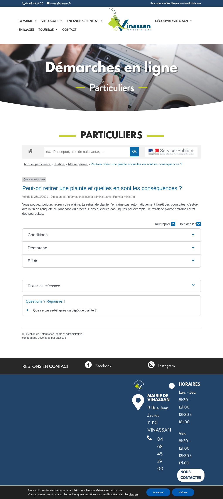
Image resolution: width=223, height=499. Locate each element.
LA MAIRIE (26, 21)
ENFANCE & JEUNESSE (82, 21)
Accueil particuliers (37, 164)
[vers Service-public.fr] (171, 152)
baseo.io (61, 337)
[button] (111, 235)
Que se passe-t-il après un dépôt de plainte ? (64, 310)
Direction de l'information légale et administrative (53, 334)
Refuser (183, 492)
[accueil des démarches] (30, 151)
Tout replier (163, 224)
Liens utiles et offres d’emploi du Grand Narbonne (175, 3)
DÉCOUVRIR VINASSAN (171, 21)
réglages (133, 494)
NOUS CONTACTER (191, 475)
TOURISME (46, 29)
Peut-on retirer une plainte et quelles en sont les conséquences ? (136, 164)
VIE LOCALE (49, 21)
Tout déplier (187, 224)
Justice (59, 164)
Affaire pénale (78, 164)
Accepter (158, 492)
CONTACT (69, 29)
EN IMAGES (26, 29)
